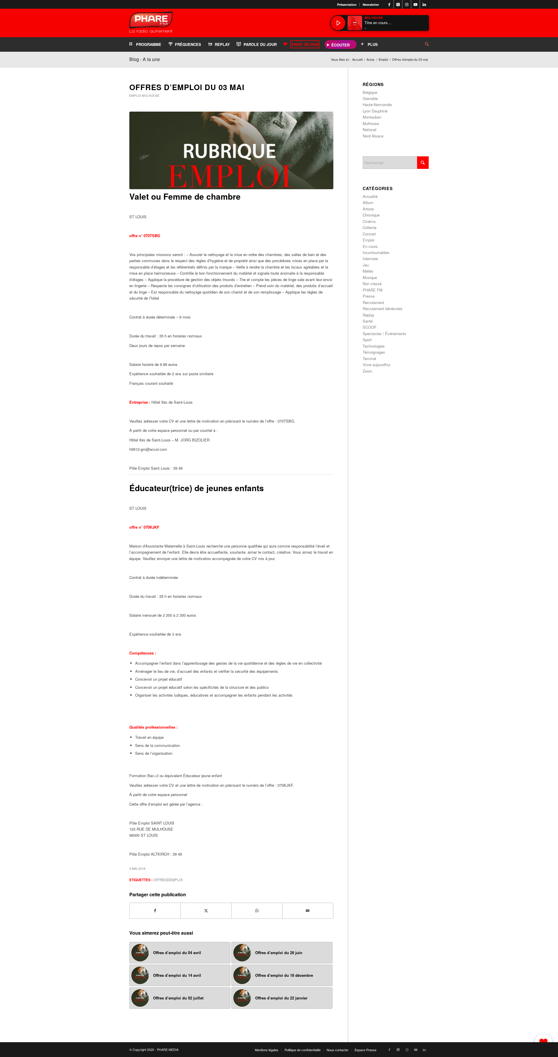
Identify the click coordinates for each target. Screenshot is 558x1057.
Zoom (367, 371)
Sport (367, 339)
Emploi (135, 95)
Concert (369, 234)
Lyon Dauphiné (375, 111)
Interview (370, 258)
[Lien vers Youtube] (415, 4)
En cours (370, 246)
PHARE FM (372, 290)
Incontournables (376, 252)
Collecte (369, 227)
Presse (369, 296)
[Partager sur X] (206, 910)
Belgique (370, 92)
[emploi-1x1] (231, 150)
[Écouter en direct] (338, 23)
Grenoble (370, 98)
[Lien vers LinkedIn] (424, 4)
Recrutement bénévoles (383, 308)
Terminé (369, 358)
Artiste (368, 209)
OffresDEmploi (168, 879)
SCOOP (369, 327)
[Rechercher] (422, 44)
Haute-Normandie (377, 104)
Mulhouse (151, 95)
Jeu (366, 265)
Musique (370, 277)
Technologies (374, 346)
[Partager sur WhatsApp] (257, 910)
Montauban (372, 117)
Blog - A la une (144, 59)
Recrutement (373, 302)
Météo (368, 271)
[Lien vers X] (398, 4)
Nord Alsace (373, 136)
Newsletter (371, 4)
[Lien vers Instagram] (407, 4)
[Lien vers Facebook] (389, 4)
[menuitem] (347, 4)
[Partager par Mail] (307, 910)
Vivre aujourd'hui (376, 364)
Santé (368, 321)
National (369, 129)
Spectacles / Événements (384, 333)
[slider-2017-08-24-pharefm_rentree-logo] (150, 23)
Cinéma (369, 221)
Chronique (371, 215)
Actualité (370, 196)
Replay (368, 315)
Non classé (372, 283)
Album (368, 202)
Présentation (347, 4)
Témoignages (374, 352)
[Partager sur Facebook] (155, 910)
